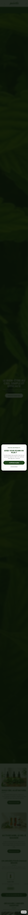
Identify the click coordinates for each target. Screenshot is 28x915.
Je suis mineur (14, 466)
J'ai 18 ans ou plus (14, 463)
